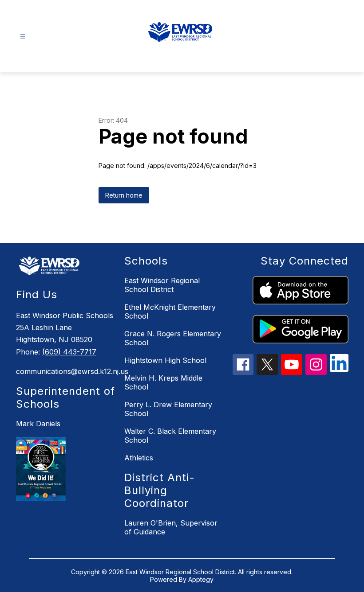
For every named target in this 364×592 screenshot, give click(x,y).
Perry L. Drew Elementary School (168, 409)
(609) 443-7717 (69, 351)
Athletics (138, 457)
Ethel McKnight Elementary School (170, 311)
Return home (123, 195)
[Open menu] (23, 36)
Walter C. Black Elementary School (170, 435)
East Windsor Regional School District (162, 285)
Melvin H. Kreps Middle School (163, 382)
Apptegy (201, 579)
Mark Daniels (38, 423)
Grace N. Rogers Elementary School (172, 338)
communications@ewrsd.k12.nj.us (65, 371)
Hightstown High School (165, 360)
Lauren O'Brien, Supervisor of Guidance (171, 527)
